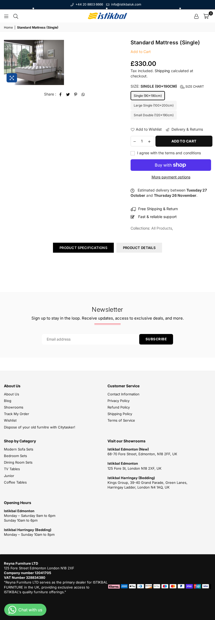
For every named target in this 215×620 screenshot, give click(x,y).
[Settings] (196, 16)
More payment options (171, 177)
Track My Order (16, 414)
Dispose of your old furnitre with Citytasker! (39, 427)
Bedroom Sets (15, 456)
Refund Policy (119, 407)
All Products (161, 228)
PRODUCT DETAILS (139, 248)
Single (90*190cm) (148, 96)
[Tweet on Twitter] (68, 94)
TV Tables (12, 469)
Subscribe (156, 339)
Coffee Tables (15, 482)
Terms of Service (121, 420)
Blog (7, 401)
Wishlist (10, 420)
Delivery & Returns (186, 129)
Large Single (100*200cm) (154, 105)
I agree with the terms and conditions (168, 153)
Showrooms (13, 407)
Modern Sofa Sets (18, 449)
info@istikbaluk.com (125, 4)
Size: (167, 86)
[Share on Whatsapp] (83, 94)
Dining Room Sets (18, 462)
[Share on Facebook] (60, 94)
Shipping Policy (120, 414)
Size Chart (194, 86)
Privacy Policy (119, 401)
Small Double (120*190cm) (154, 115)
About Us (11, 394)
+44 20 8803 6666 (89, 4)
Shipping (162, 70)
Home (8, 27)
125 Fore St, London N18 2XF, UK (135, 468)
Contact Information (123, 394)
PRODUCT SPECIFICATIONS (83, 248)
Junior (9, 476)
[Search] (15, 16)
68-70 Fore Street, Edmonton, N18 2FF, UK (142, 454)
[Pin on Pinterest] (76, 94)
